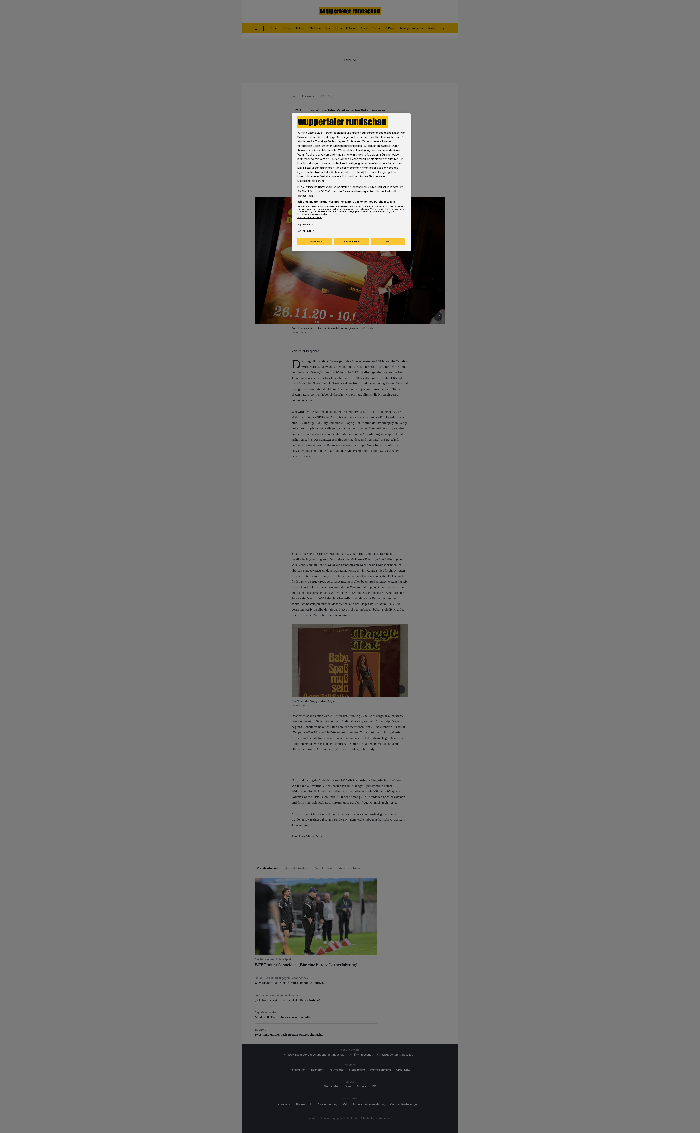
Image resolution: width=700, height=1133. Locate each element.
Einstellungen (315, 241)
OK (388, 241)
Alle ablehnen (351, 241)
